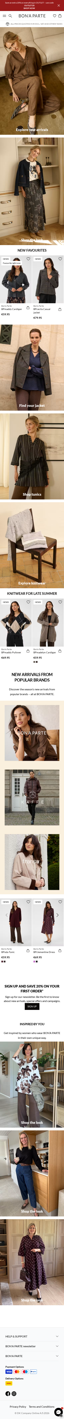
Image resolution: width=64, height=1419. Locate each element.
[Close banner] (58, 5)
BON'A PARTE (14, 1356)
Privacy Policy (18, 1406)
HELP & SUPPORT (16, 1336)
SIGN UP (32, 1006)
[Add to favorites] (28, 259)
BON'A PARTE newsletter (20, 1346)
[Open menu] (4, 16)
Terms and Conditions (41, 1406)
